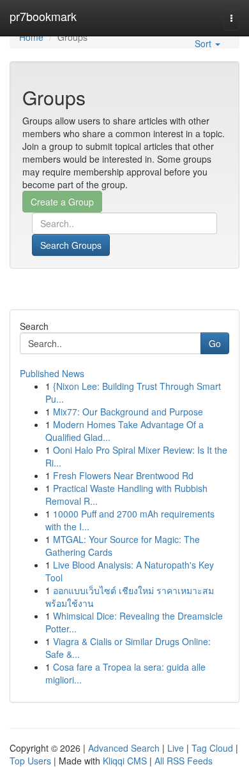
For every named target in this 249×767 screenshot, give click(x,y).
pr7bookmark (43, 16)
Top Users (30, 760)
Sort (204, 43)
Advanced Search (124, 747)
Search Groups (71, 245)
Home (31, 37)
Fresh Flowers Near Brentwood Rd (123, 475)
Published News (52, 373)
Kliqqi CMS (125, 760)
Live (175, 747)
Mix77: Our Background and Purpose (128, 411)
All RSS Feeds (184, 760)
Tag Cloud (212, 747)
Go (215, 343)
